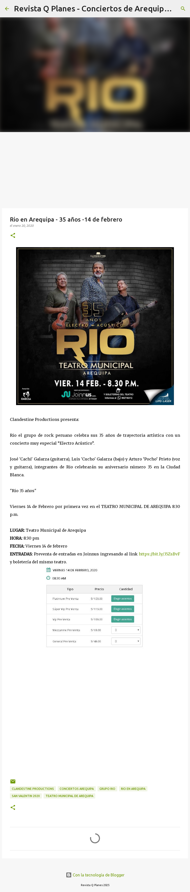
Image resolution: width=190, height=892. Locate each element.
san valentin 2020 (26, 796)
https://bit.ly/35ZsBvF (159, 553)
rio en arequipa (133, 788)
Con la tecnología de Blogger (98, 875)
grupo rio (107, 788)
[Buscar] (183, 9)
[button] (13, 235)
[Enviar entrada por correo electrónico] (13, 783)
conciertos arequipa (77, 788)
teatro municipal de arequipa (69, 796)
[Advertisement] (95, 169)
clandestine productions (33, 788)
